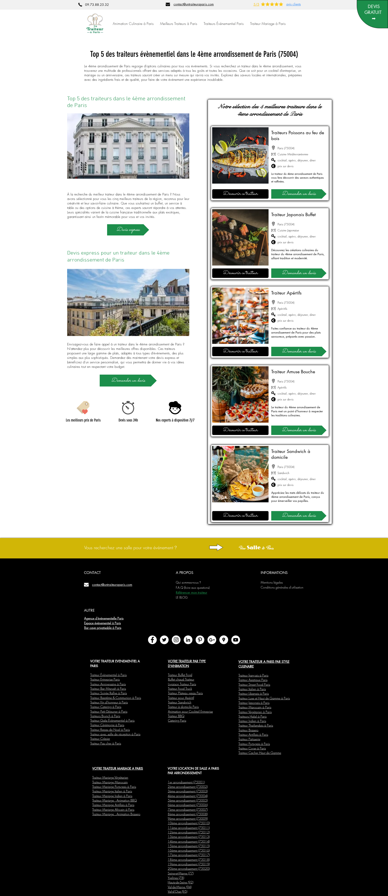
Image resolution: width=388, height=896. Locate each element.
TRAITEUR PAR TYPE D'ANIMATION (187, 663)
